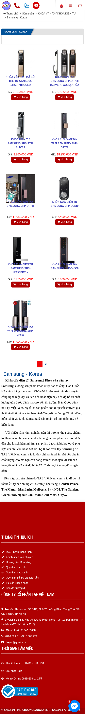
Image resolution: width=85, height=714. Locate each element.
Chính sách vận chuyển (19, 557)
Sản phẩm (28, 13)
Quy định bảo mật (16, 567)
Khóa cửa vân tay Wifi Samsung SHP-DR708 (64, 143)
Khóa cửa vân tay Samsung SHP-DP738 (20, 203)
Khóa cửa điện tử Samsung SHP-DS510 (64, 203)
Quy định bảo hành (16, 572)
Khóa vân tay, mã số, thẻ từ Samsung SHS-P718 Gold (20, 81)
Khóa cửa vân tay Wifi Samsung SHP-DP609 (20, 330)
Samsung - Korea (17, 17)
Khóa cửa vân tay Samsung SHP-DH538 (64, 266)
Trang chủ (12, 13)
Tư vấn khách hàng (17, 582)
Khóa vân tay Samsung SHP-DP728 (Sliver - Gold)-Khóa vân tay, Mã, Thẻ (64, 83)
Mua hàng (22, 97)
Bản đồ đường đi (15, 588)
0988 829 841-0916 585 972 (21, 636)
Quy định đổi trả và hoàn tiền (22, 577)
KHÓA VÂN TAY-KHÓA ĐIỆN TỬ (57, 13)
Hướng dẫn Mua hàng (18, 562)
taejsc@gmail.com (16, 642)
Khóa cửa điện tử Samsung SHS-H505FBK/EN (20, 268)
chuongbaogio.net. (36, 709)
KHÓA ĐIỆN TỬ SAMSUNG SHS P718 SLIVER (20, 143)
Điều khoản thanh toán (19, 551)
